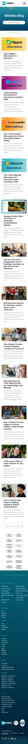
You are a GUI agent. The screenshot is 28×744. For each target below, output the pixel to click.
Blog (3, 710)
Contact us (4, 665)
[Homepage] (8, 3)
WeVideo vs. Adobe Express (9, 683)
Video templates (6, 593)
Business (4, 615)
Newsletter (4, 654)
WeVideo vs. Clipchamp (8, 687)
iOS (2, 623)
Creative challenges (7, 706)
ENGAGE (9, 561)
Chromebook (5, 627)
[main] (14, 286)
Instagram (6, 739)
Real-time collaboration (7, 595)
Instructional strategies (9, 546)
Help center (5, 663)
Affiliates (4, 650)
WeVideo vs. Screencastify (8, 676)
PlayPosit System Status (8, 669)
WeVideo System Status (8, 667)
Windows (4, 629)
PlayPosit (18, 540)
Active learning (9, 540)
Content (4, 602)
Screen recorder (6, 588)
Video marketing (18, 551)
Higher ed (4, 613)
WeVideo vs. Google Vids (8, 681)
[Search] (5, 22)
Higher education (9, 566)
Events (3, 646)
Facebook (3, 739)
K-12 (18, 545)
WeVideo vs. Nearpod (7, 679)
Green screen (5, 591)
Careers (4, 644)
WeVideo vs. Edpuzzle (7, 677)
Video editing (9, 551)
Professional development (8, 702)
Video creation (18, 535)
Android (4, 625)
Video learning (9, 556)
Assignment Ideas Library (8, 700)
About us (4, 638)
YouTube (18, 556)
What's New (5, 712)
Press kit (4, 652)
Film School (9, 535)
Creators (4, 617)
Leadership (4, 640)
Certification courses (7, 704)
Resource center (6, 696)
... (16, 526)
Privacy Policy (13, 733)
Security (22, 733)
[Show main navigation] (24, 3)
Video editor (5, 586)
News (3, 648)
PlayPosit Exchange (19, 561)
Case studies (5, 642)
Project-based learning (18, 567)
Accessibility (5, 733)
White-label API (5, 599)
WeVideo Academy (6, 698)
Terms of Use (5, 734)
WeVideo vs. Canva (7, 685)
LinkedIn (15, 739)
